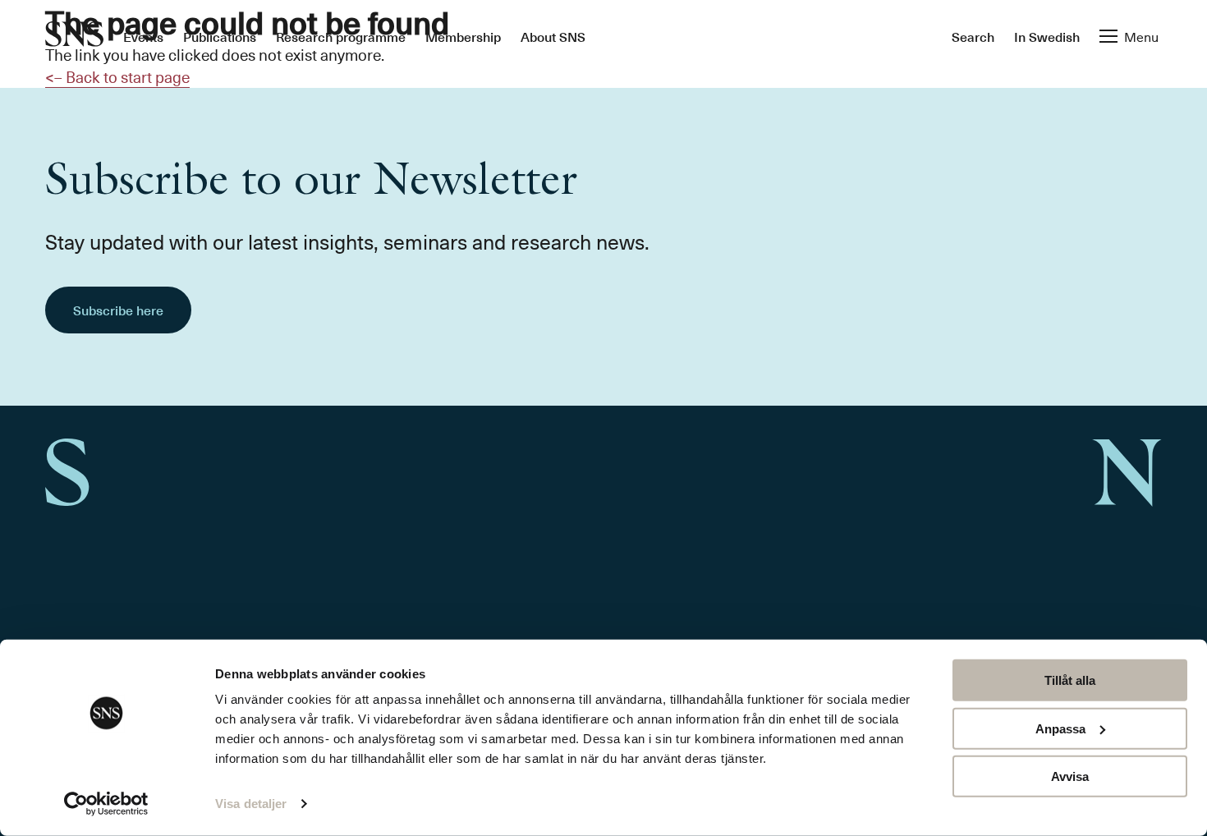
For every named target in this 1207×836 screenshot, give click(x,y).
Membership (463, 36)
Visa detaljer (251, 804)
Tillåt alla (1069, 680)
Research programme (341, 36)
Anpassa (1060, 728)
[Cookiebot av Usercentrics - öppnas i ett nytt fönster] (106, 804)
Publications (219, 36)
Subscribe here (118, 309)
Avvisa (1070, 776)
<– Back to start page (117, 76)
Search (973, 36)
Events (143, 36)
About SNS (553, 36)
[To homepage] (74, 35)
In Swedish (1047, 36)
